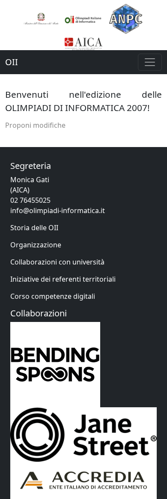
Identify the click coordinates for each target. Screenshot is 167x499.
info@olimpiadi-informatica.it (57, 210)
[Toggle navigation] (150, 62)
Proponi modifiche (35, 125)
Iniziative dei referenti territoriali (63, 279)
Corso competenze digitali (52, 296)
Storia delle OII (34, 227)
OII (11, 62)
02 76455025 (30, 200)
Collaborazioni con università (57, 262)
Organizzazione (35, 245)
